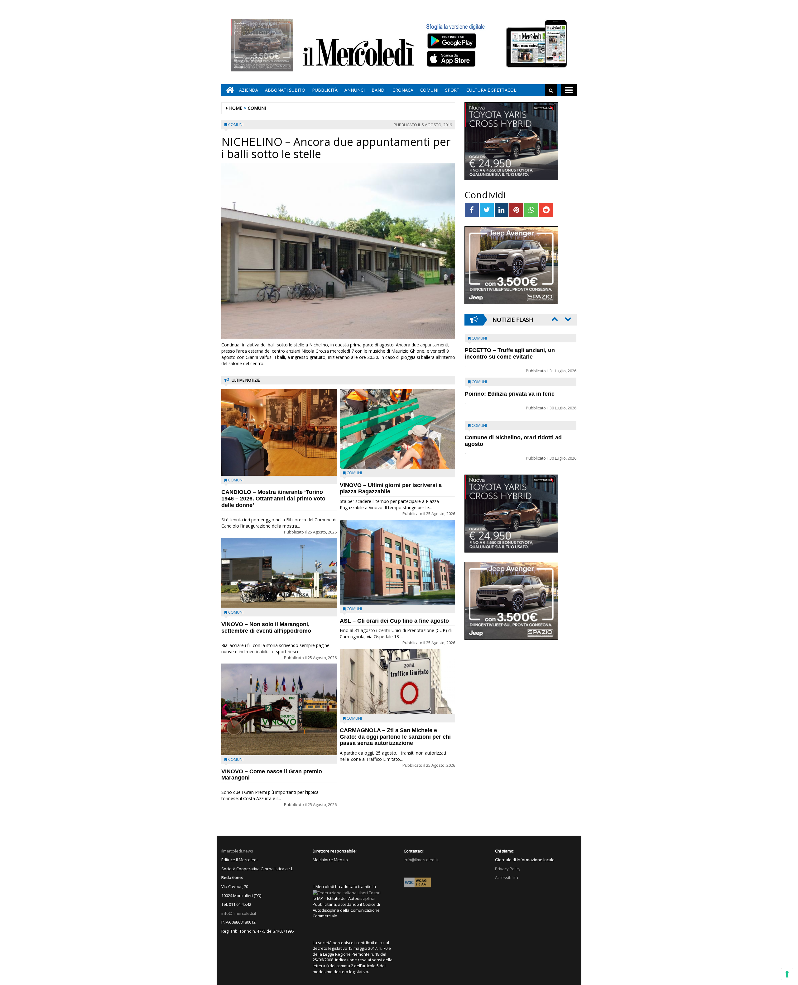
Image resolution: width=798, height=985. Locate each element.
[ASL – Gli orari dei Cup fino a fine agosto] (397, 562)
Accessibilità (506, 877)
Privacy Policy (508, 869)
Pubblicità (325, 90)
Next (567, 319)
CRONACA (402, 90)
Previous (554, 319)
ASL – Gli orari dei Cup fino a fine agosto (394, 621)
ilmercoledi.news (237, 851)
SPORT (452, 90)
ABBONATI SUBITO (285, 90)
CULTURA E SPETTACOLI (491, 90)
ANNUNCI (354, 90)
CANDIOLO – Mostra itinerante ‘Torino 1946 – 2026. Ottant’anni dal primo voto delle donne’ (273, 498)
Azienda (248, 90)
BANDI (379, 90)
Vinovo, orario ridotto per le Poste (510, 350)
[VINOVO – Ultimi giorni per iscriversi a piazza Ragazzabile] (397, 429)
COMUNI (429, 90)
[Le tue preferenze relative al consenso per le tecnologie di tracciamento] (787, 974)
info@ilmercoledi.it (238, 913)
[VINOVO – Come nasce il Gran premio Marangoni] (279, 709)
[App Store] (452, 59)
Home (235, 108)
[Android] (451, 40)
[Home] (228, 90)
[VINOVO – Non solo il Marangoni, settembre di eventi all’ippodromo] (279, 573)
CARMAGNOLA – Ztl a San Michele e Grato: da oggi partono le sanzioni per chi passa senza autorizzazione (395, 736)
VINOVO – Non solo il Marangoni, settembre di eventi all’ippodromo (266, 627)
